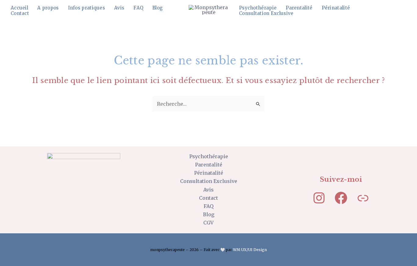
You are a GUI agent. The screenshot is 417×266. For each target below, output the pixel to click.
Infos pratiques (86, 8)
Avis (119, 8)
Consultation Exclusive (266, 13)
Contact (20, 13)
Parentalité (299, 8)
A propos (48, 8)
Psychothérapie (258, 8)
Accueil (19, 8)
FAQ (138, 8)
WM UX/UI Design (250, 249)
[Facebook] (341, 198)
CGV (208, 223)
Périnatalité (336, 8)
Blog (157, 8)
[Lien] (363, 198)
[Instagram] (319, 198)
